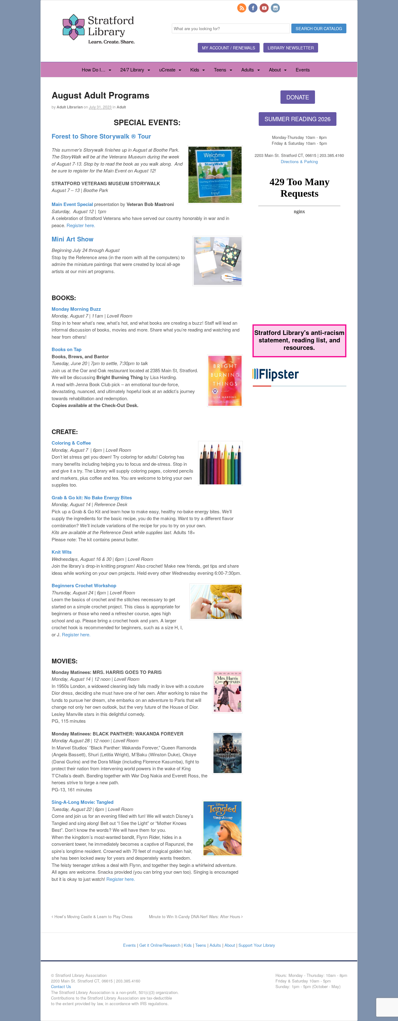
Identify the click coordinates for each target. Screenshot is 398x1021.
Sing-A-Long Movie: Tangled (82, 802)
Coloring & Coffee (71, 442)
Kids (194, 69)
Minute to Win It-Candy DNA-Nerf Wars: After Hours (195, 916)
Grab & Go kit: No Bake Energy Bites (92, 497)
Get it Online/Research (159, 945)
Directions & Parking (299, 161)
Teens (220, 69)
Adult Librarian (70, 107)
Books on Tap (66, 349)
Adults (247, 69)
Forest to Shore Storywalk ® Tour (101, 135)
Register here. (81, 225)
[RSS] (242, 8)
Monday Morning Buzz (76, 308)
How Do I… (93, 69)
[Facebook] (253, 8)
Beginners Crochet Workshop (84, 585)
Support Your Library (256, 945)
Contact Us (61, 986)
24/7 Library (132, 69)
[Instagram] (276, 8)
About (275, 69)
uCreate (167, 69)
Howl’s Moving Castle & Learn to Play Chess (92, 916)
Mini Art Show (73, 238)
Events (303, 69)
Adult (121, 107)
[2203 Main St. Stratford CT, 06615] (98, 51)
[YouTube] (265, 8)
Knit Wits (62, 551)
